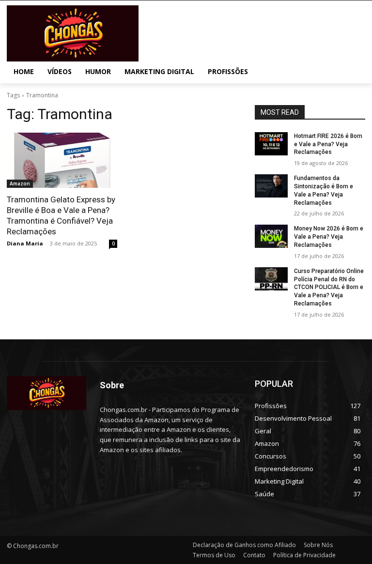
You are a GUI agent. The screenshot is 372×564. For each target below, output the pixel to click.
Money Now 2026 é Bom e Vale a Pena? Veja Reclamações (328, 236)
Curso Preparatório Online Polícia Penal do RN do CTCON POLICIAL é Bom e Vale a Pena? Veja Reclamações (329, 287)
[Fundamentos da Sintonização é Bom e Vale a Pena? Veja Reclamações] (271, 186)
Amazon (20, 183)
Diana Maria (25, 243)
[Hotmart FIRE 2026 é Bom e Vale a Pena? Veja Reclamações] (271, 143)
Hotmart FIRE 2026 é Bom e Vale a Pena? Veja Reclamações (328, 144)
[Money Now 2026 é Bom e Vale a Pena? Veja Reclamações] (271, 236)
